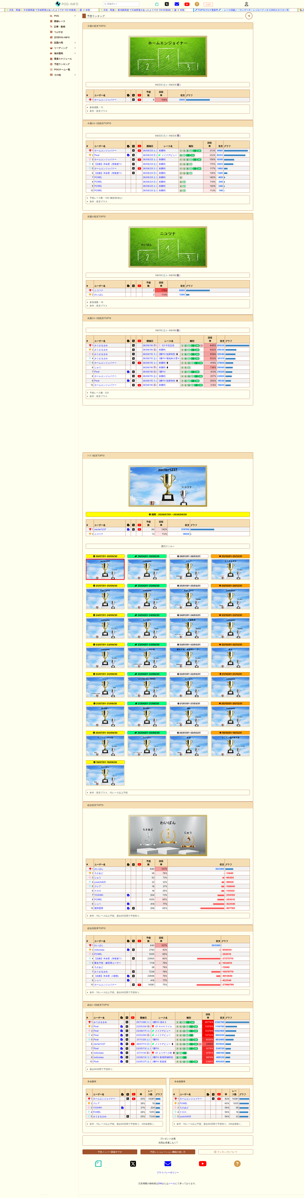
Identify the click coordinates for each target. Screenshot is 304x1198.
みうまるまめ (101, 345)
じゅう (97, 367)
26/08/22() (150, 150)
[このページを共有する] (248, 15)
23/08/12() (143, 1057)
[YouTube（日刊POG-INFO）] (187, 4)
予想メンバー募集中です (110, 1152)
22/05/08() (143, 1026)
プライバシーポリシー (168, 1172)
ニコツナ (98, 290)
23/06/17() (143, 1030)
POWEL (98, 177)
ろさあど (98, 873)
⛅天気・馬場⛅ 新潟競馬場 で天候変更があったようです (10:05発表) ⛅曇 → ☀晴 (125, 10)
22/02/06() (143, 1035)
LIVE (208, 4)
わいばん (98, 294)
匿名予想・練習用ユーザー (107, 963)
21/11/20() (143, 1039)
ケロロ (97, 890)
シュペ (97, 903)
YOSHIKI (98, 895)
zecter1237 (100, 529)
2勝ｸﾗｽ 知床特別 (166, 354)
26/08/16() (150, 345)
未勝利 (161, 150)
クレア (97, 886)
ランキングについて (227, 1152)
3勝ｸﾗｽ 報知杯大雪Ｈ (169, 358)
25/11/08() (143, 1022)
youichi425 (100, 882)
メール (171, 1183)
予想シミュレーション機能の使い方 (168, 1152)
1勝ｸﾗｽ (161, 371)
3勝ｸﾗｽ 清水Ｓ (159, 1022)
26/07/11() (143, 1044)
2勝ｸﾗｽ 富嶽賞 (159, 1061)
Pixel (96, 155)
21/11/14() (143, 1052)
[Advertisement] (167, 429)
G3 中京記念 (167, 345)
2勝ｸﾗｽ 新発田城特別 (162, 1057)
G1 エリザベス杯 (163, 1052)
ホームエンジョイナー (105, 99)
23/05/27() (143, 1061)
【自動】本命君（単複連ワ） (108, 164)
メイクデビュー (169, 155)
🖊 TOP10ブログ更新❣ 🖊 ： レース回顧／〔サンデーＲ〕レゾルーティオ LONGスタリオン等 (225, 10)
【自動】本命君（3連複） (107, 975)
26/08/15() (150, 354)
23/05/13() (143, 1048)
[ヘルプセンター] (197, 4)
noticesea (99, 949)
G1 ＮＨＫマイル (163, 1026)
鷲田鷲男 (98, 908)
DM (160, 1183)
